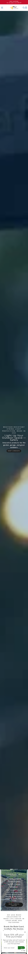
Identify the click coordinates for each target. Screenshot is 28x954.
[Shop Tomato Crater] (14, 890)
